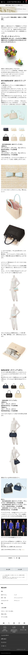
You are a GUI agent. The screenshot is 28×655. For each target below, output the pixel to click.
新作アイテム (4, 594)
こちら (22, 549)
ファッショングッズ (18, 597)
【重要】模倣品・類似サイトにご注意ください (14, 5)
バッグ (15, 594)
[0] (26, 2)
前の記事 (8, 569)
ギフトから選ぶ (4, 616)
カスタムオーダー (5, 600)
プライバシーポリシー (7, 649)
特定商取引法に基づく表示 (21, 649)
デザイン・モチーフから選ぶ (7, 611)
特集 (2, 603)
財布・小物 (3, 597)
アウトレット (17, 600)
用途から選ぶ (4, 614)
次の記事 (20, 569)
